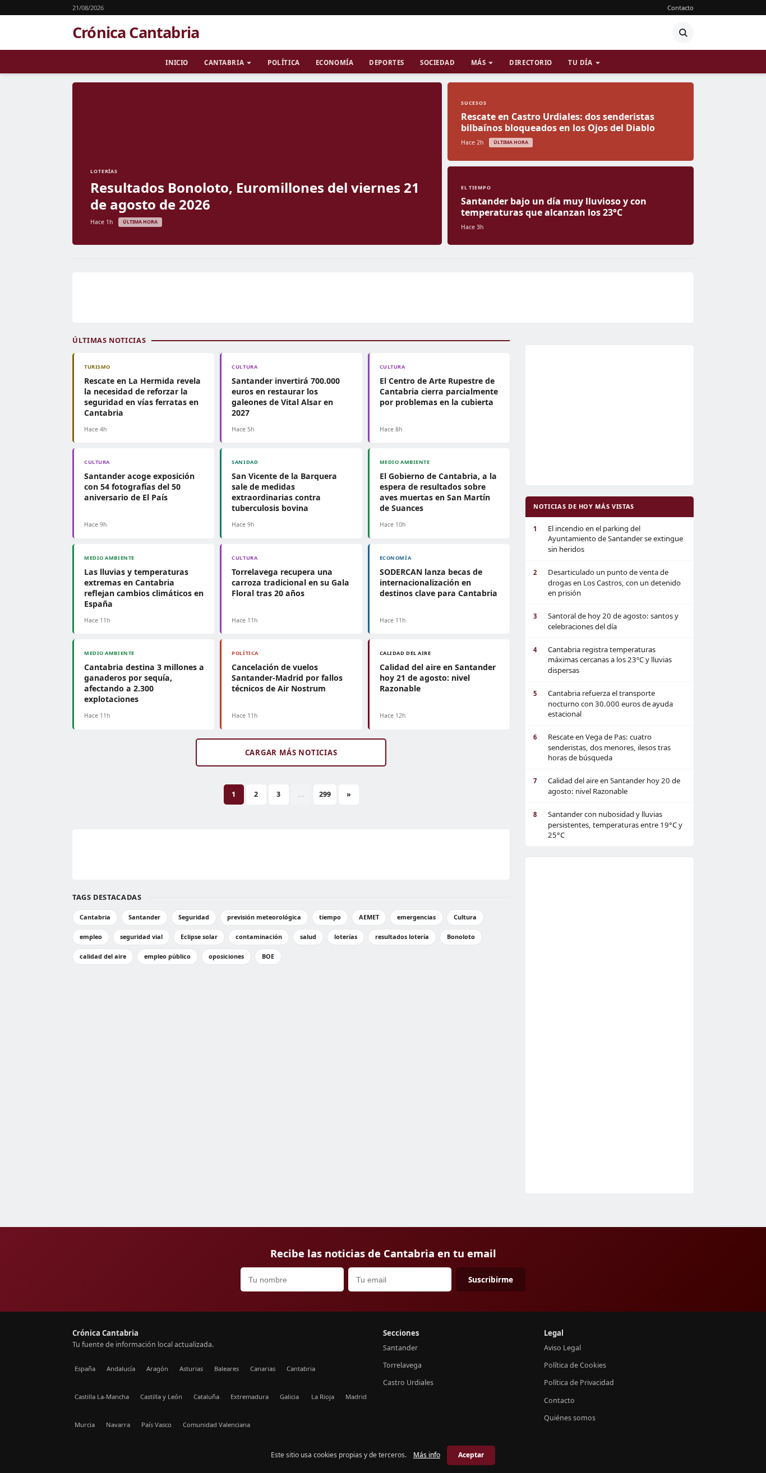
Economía (335, 62)
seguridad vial (141, 936)
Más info (426, 1455)
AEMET (369, 917)
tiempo (330, 917)
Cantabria (224, 62)
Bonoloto (461, 936)
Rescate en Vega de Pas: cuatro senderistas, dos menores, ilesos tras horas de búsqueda (602, 747)
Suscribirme (490, 1279)
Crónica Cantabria (135, 32)
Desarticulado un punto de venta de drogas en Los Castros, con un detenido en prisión (607, 582)
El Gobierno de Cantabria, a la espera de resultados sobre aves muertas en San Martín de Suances (438, 492)
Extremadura (249, 1396)
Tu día (580, 62)
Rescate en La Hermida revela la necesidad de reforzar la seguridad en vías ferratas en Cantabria (142, 396)
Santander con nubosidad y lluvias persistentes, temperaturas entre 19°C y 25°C (607, 824)
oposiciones (226, 956)
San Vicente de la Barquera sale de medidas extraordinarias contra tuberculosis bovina (284, 492)
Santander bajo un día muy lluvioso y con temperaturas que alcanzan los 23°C (554, 207)
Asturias (191, 1368)
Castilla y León (161, 1396)
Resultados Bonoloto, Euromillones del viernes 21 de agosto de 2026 (254, 195)
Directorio (530, 62)
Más (478, 62)
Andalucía (121, 1368)
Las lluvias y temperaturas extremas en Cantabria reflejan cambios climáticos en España (144, 587)
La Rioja (322, 1396)
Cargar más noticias (291, 752)
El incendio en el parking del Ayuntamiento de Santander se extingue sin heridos (608, 538)
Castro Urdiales (408, 1382)
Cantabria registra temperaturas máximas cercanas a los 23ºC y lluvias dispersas (602, 659)
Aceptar (471, 1455)
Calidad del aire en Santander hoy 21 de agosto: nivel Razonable (438, 678)
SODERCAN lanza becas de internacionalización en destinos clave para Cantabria (438, 582)
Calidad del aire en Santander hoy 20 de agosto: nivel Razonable (606, 785)
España (85, 1368)
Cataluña (206, 1396)
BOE (268, 956)
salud (308, 936)
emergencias (416, 917)
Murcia (85, 1424)
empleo (91, 936)
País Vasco (156, 1424)
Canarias (262, 1368)
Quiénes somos (570, 1418)
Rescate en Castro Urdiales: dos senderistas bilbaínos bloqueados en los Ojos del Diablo (558, 122)
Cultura (465, 917)
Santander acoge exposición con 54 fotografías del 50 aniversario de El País (139, 487)
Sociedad (437, 62)
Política (283, 62)
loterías (345, 936)
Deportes (386, 62)
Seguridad (193, 917)
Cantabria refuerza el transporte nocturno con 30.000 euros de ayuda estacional (603, 703)
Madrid (356, 1396)
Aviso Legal (562, 1348)
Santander (144, 917)
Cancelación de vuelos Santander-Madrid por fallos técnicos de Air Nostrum (287, 678)
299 (325, 794)
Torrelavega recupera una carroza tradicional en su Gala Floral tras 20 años (290, 582)
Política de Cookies (575, 1365)
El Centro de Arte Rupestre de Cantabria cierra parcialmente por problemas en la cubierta (439, 391)
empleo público (167, 956)
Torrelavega (402, 1365)
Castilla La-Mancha (102, 1396)
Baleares (226, 1368)
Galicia (289, 1396)
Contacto (680, 7)
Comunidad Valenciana (216, 1424)
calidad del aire (103, 956)
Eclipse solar (199, 936)
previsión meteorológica (264, 917)
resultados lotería (402, 936)
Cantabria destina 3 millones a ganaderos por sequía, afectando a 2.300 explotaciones (144, 683)
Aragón (157, 1368)
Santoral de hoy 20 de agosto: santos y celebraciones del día (606, 621)
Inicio (176, 62)
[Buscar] (683, 32)
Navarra (118, 1424)
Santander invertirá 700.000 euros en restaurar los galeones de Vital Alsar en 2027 (286, 396)
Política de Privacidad (579, 1382)
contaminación (259, 936)
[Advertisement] (383, 297)
